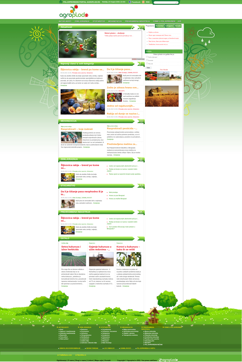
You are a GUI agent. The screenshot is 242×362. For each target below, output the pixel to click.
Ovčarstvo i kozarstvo (109, 331)
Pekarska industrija (151, 335)
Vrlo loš (150, 63)
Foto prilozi (64, 337)
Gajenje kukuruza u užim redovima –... (100, 248)
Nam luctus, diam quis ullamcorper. (159, 41)
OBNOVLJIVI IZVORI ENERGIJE (69, 348)
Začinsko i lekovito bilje (89, 342)
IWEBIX (134, 59)
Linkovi (90, 360)
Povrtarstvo (85, 331)
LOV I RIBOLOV (109, 348)
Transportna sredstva (131, 335)
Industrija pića (149, 341)
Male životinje (123, 72)
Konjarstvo (106, 335)
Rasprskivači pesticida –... (122, 128)
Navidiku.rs (81, 355)
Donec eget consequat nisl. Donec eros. (160, 35)
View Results (164, 70)
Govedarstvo (106, 329)
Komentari (160, 26)
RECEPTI (122, 91)
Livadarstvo (85, 339)
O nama (71, 360)
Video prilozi (64, 339)
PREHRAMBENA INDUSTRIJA (137, 21)
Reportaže (63, 335)
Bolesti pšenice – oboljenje (119, 34)
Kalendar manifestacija (67, 333)
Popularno (150, 26)
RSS (147, 2)
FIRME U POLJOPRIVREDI (164, 21)
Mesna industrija (150, 331)
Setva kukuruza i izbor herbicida (71, 248)
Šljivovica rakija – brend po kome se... (82, 69)
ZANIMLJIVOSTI (133, 72)
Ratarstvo (92, 243)
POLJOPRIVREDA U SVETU (146, 348)
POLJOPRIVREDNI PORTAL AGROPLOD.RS (81, 2)
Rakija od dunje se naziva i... (123, 113)
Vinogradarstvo (86, 335)
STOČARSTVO (99, 21)
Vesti (61, 329)
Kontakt (108, 360)
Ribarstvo (105, 341)
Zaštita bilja (64, 243)
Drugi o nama (80, 360)
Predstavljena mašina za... (122, 144)
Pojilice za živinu (154, 32)
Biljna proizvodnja (66, 126)
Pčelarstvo (105, 339)
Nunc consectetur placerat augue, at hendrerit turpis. (164, 38)
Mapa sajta (99, 360)
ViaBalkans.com (65, 355)
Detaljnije (63, 85)
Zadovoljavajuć (152, 57)
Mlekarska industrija (151, 333)
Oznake (178, 26)
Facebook (136, 2)
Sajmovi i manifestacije (67, 331)
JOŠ (179, 21)
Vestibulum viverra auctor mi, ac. (158, 44)
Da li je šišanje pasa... (119, 69)
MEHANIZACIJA (115, 21)
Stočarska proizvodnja (131, 331)
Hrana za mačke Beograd (118, 199)
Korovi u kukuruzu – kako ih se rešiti (128, 248)
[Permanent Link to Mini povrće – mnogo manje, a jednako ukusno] (78, 46)
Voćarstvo (90, 73)
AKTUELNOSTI (65, 21)
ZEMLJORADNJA (82, 21)
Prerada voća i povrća (79, 73)
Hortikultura (85, 337)
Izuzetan (150, 60)
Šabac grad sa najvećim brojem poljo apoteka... (125, 174)
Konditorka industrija (152, 337)
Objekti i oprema (129, 333)
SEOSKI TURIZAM (92, 348)
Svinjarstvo (106, 333)
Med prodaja (113, 192)
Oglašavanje (61, 360)
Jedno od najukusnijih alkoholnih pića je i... (124, 166)
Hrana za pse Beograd (117, 195)
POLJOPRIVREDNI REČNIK (154, 344)
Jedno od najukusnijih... (121, 106)
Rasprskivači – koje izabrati (77, 129)
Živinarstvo (106, 337)
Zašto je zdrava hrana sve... (123, 87)
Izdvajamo (169, 26)
